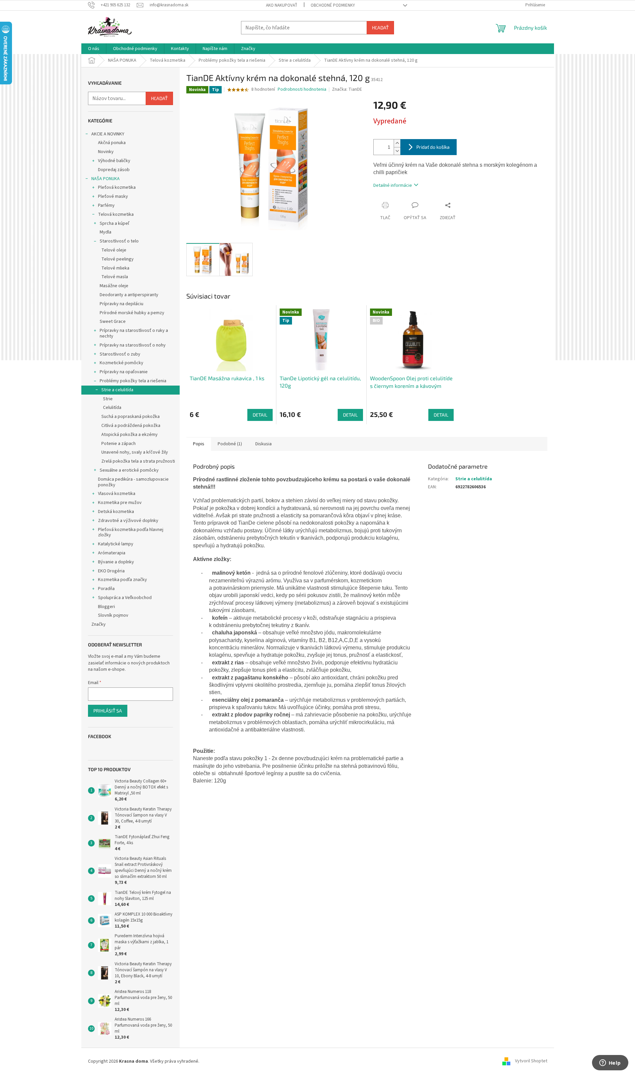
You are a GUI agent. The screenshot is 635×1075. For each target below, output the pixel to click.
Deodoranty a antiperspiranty (129, 295)
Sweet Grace (113, 321)
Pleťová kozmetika (117, 187)
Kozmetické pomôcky (121, 363)
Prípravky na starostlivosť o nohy (133, 345)
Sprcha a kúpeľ (114, 223)
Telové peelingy (117, 259)
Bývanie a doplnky (116, 562)
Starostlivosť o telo (119, 241)
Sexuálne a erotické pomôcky (129, 470)
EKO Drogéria (111, 571)
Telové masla (114, 277)
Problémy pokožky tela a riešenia (133, 381)
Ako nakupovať (281, 5)
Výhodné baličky (114, 160)
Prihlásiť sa (107, 710)
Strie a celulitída (117, 390)
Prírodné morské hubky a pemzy (132, 313)
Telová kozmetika (116, 214)
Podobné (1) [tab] (230, 444)
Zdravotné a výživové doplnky (128, 520)
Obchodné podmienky (333, 5)
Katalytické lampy (115, 544)
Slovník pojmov (113, 615)
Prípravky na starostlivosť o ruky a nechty (134, 333)
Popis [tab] (198, 444)
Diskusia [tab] (263, 444)
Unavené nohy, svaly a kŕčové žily (134, 452)
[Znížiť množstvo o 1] (397, 151)
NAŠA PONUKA (105, 178)
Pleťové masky (113, 196)
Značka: (347, 89)
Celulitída (112, 407)
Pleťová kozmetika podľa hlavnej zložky (130, 532)
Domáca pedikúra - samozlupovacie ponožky (133, 482)
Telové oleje (113, 250)
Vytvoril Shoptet (531, 1061)
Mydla (105, 232)
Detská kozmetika (116, 511)
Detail (260, 415)
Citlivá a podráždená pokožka (130, 425)
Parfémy (106, 205)
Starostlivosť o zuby (120, 354)
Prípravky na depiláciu (121, 304)
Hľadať (380, 27)
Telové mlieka (115, 268)
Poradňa (106, 588)
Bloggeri (106, 606)
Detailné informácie (392, 185)
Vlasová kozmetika (116, 493)
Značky (98, 624)
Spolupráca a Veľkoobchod (125, 597)
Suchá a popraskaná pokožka (130, 416)
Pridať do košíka (433, 147)
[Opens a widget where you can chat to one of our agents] (610, 1063)
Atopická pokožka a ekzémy (129, 434)
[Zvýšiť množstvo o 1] (397, 143)
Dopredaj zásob (114, 169)
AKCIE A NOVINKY (107, 134)
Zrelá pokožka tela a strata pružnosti (138, 461)
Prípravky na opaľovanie (124, 372)
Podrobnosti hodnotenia (302, 89)
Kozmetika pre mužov (120, 502)
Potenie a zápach (118, 443)
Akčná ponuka (112, 142)
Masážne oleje (114, 286)
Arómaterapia (111, 553)
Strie (108, 399)
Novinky (106, 151)
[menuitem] (93, 48)
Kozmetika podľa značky (122, 579)
